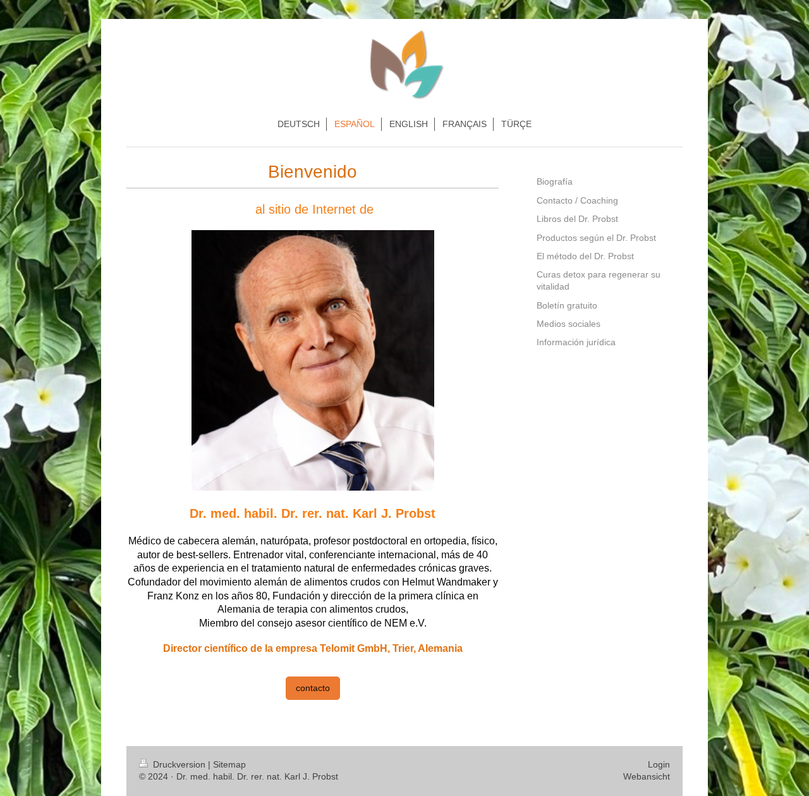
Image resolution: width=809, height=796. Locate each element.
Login (659, 764)
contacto (313, 688)
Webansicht (646, 776)
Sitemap (229, 764)
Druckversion (179, 764)
